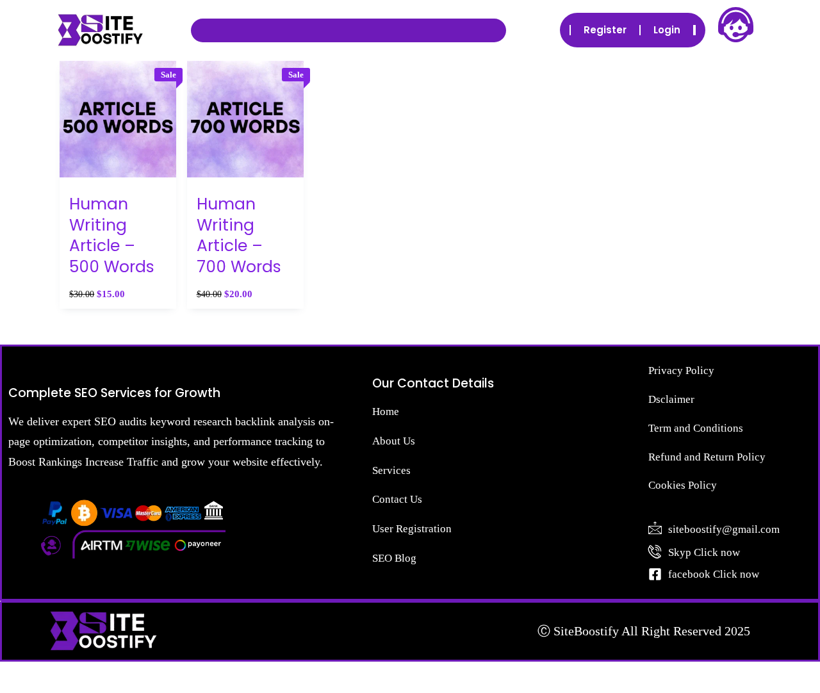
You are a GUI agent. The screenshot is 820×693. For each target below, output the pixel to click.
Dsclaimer (671, 399)
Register (605, 30)
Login (666, 30)
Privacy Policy (681, 370)
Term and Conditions (695, 428)
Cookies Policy (682, 485)
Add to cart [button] (117, 188)
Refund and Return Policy (707, 457)
